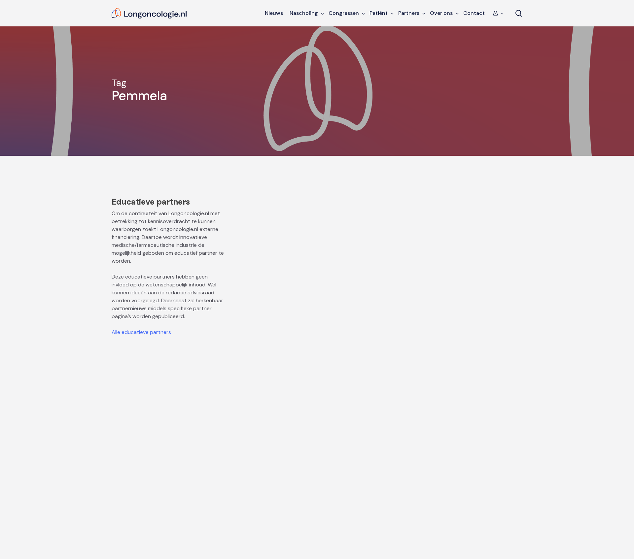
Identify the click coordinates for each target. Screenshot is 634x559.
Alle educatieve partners (141, 332)
